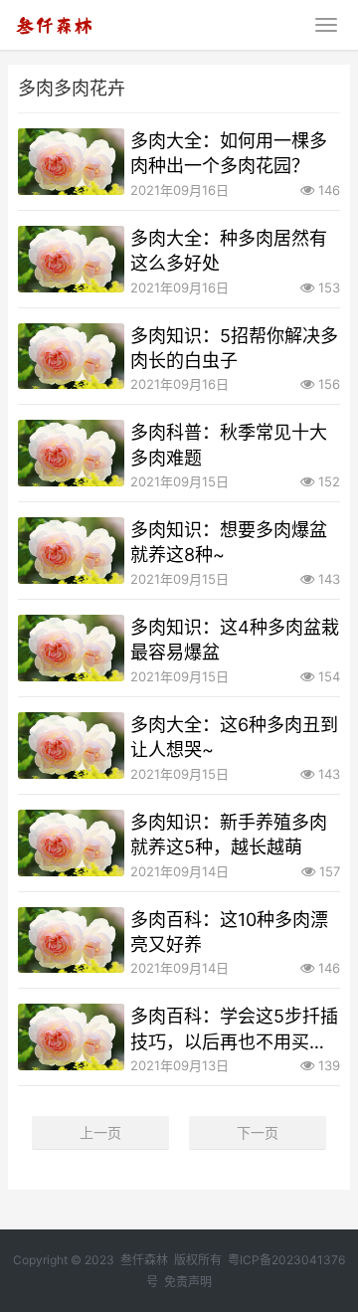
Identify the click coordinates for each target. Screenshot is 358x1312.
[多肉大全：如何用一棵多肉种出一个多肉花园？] (71, 161)
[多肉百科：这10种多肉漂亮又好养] (71, 940)
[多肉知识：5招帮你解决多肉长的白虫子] (71, 356)
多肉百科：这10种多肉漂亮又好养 (229, 932)
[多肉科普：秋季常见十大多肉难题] (71, 453)
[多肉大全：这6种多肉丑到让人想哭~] (71, 745)
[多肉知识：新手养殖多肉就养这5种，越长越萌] (71, 843)
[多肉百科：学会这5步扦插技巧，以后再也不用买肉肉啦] (71, 1037)
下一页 (257, 1132)
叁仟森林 (144, 1259)
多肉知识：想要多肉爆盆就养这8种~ (228, 542)
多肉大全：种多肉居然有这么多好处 (228, 251)
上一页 (100, 1132)
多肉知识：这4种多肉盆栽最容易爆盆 (234, 639)
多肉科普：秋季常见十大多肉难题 (228, 445)
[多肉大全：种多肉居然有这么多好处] (71, 259)
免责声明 (188, 1281)
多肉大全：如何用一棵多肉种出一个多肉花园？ (228, 153)
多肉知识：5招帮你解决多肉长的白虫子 (234, 348)
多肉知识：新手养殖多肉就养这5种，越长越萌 (228, 834)
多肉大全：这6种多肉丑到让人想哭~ (234, 737)
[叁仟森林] (53, 22)
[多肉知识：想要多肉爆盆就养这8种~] (71, 550)
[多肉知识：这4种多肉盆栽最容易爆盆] (71, 648)
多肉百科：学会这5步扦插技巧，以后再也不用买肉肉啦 (234, 1029)
